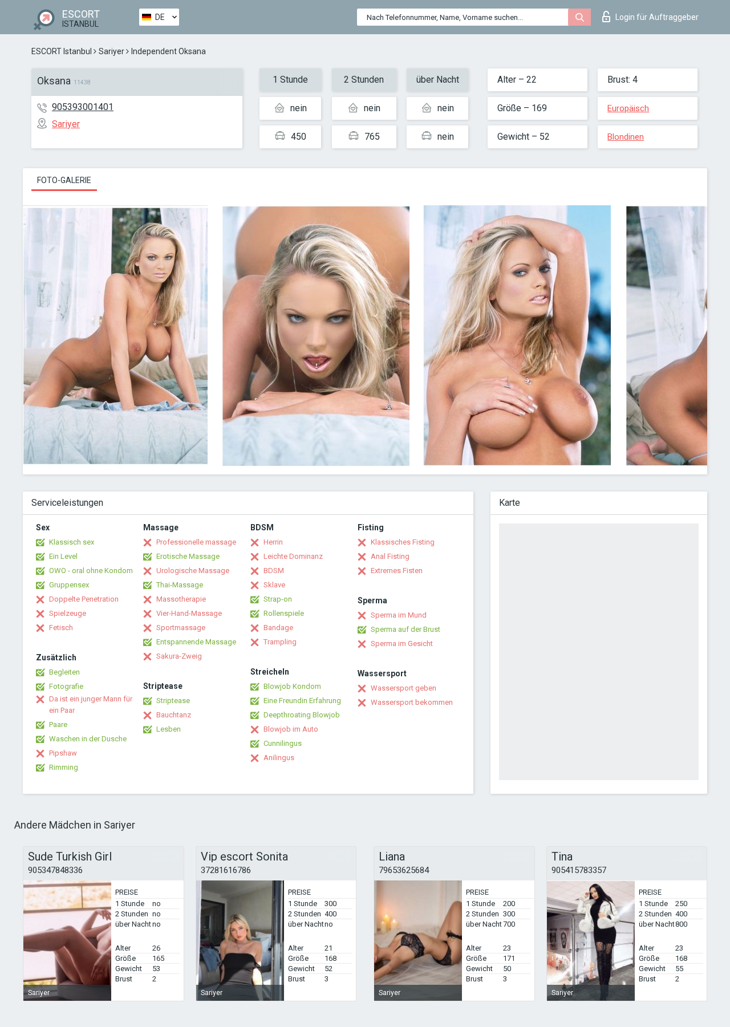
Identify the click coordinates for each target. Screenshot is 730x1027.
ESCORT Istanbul (61, 51)
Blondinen (625, 137)
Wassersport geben (403, 688)
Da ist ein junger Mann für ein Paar (90, 705)
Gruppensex (69, 585)
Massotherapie (181, 599)
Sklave (274, 585)
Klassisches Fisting (403, 542)
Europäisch (628, 108)
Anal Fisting (390, 556)
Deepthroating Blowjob (301, 715)
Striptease (173, 700)
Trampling (280, 642)
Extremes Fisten (397, 570)
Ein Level (63, 556)
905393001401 (82, 107)
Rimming (63, 767)
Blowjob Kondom (292, 686)
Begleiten (64, 672)
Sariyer (111, 51)
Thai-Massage (179, 585)
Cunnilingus (282, 743)
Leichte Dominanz (293, 556)
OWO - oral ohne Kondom (91, 570)
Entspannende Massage (196, 642)
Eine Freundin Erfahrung (302, 700)
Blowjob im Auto (290, 729)
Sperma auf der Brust (405, 629)
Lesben (168, 729)
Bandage (278, 627)
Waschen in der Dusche (88, 738)
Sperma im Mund (399, 615)
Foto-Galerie (64, 180)
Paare (58, 724)
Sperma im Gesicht (402, 643)
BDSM (273, 570)
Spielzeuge (67, 613)
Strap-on (277, 599)
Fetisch (61, 627)
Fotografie (66, 686)
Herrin (273, 542)
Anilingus (278, 757)
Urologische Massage (192, 570)
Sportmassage (180, 627)
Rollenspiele (283, 613)
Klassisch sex (71, 542)
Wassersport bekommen (412, 702)
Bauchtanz (173, 715)
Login (657, 17)
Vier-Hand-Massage (189, 613)
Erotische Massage (188, 556)
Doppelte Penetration (84, 599)
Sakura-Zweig (179, 656)
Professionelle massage (196, 542)
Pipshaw (63, 753)
